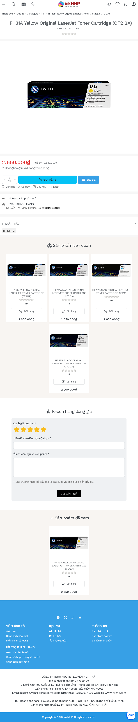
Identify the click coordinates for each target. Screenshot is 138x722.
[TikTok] (72, 617)
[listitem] (69, 94)
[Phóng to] (69, 94)
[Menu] (4, 4)
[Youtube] (80, 617)
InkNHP (68, 717)
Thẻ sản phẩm (10, 223)
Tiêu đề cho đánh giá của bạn (31, 438)
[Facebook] (58, 617)
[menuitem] (9, 230)
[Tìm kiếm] (14, 4)
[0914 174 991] (33, 4)
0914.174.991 (51, 208)
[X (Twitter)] (65, 617)
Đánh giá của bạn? (24, 423)
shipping (44, 168)
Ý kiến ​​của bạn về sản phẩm (30, 454)
